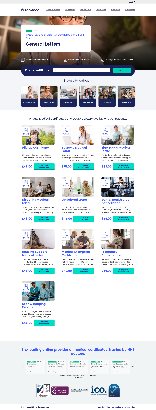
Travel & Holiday (101, 9)
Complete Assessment (44, 166)
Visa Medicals (115, 9)
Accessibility (101, 407)
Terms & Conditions (115, 407)
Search (122, 70)
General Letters (70, 9)
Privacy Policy (129, 407)
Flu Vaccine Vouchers (53, 9)
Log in (131, 2)
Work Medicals (130, 9)
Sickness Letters (85, 9)
